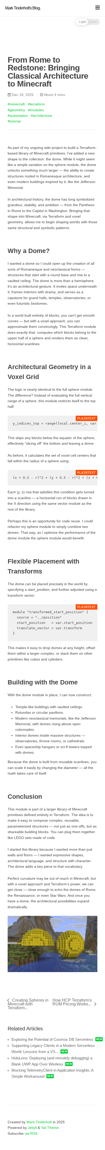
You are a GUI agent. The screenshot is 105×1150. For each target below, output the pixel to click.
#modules (36, 110)
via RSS (31, 1133)
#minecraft (16, 104)
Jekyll (32, 1128)
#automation (18, 116)
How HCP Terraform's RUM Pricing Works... (72, 1002)
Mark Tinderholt (39, 1122)
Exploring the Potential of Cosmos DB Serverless (52, 1039)
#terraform (36, 104)
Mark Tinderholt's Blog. (23, 8)
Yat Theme (50, 1128)
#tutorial (14, 121)
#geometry (16, 110)
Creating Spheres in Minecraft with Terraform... (28, 1004)
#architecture (41, 116)
